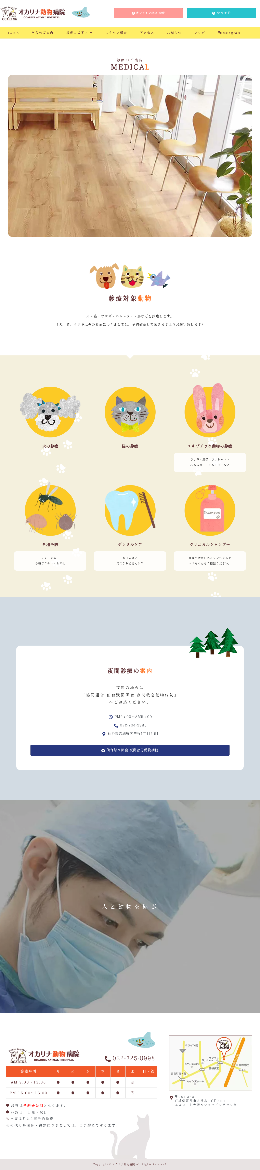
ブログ (199, 32)
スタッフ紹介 (116, 32)
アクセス (147, 32)
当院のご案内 (43, 32)
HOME (12, 32)
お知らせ (174, 32)
